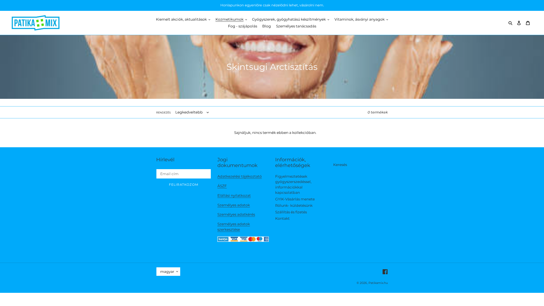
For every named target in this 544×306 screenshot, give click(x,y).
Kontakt (282, 218)
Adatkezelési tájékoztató (239, 176)
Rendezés (163, 112)
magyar (167, 271)
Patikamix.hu (378, 283)
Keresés (340, 165)
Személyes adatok (233, 205)
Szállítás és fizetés (291, 212)
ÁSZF (222, 186)
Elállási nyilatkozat (234, 195)
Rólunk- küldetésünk (294, 205)
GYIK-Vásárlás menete (295, 199)
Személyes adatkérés (236, 214)
